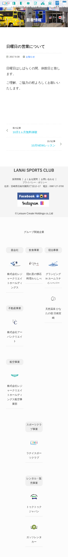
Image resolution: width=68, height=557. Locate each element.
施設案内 (21, 6)
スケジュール (64, 6)
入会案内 (35, 6)
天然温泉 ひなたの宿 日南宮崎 (53, 313)
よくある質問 (31, 179)
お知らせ (30, 56)
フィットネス (42, 6)
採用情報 (16, 179)
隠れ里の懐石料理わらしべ (34, 276)
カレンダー (57, 5)
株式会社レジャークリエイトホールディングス (14, 281)
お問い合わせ (47, 179)
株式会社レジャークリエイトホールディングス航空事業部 (14, 395)
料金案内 (28, 6)
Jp (63, 17)
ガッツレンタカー (34, 539)
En (54, 17)
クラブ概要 (13, 6)
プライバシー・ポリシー (35, 182)
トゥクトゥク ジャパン (34, 509)
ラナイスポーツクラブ (34, 455)
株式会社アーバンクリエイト (14, 337)
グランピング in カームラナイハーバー (53, 278)
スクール (50, 6)
